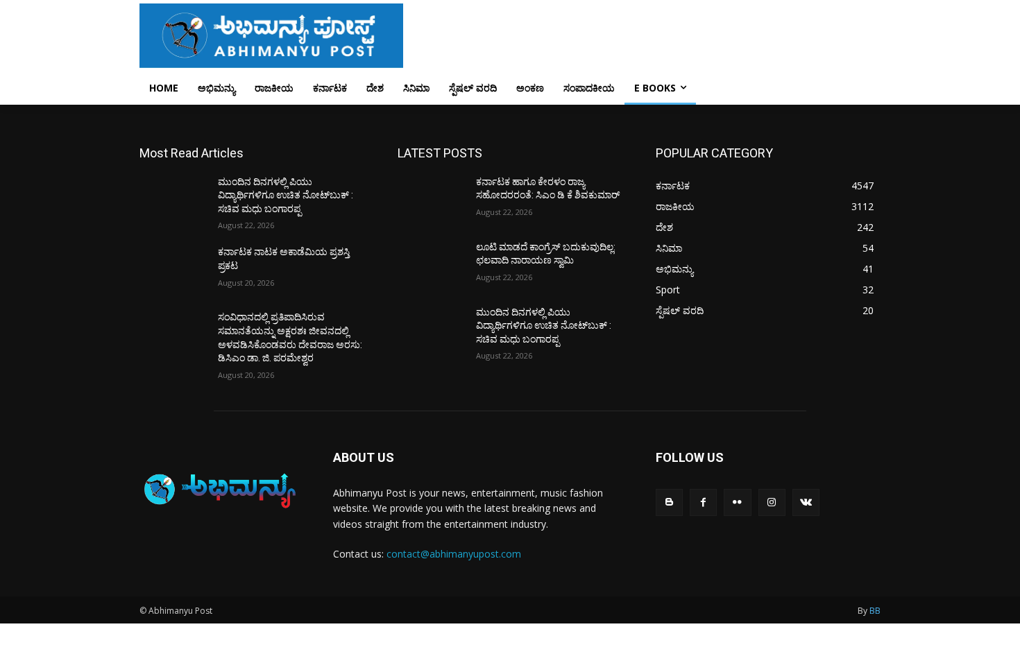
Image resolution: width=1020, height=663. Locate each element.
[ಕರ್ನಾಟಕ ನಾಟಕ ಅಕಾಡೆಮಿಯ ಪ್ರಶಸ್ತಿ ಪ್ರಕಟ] (173, 269)
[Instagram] (771, 502)
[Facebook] (703, 502)
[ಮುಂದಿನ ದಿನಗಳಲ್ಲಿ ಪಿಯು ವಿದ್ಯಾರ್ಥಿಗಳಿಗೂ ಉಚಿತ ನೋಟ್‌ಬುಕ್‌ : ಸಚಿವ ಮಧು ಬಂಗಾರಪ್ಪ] (173, 199)
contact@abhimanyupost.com (453, 553)
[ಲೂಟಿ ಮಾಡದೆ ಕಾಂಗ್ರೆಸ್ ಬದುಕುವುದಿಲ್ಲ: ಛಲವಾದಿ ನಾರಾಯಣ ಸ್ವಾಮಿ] (431, 264)
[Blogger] (669, 502)
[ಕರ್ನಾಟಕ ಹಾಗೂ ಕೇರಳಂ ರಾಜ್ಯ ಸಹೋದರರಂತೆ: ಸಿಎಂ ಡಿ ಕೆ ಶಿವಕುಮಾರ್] (431, 199)
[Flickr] (737, 502)
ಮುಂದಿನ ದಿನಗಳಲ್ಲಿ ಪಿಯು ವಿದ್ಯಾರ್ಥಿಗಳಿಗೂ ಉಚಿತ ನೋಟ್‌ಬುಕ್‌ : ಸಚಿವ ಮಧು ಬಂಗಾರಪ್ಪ (285, 195)
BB (875, 611)
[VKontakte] (805, 502)
